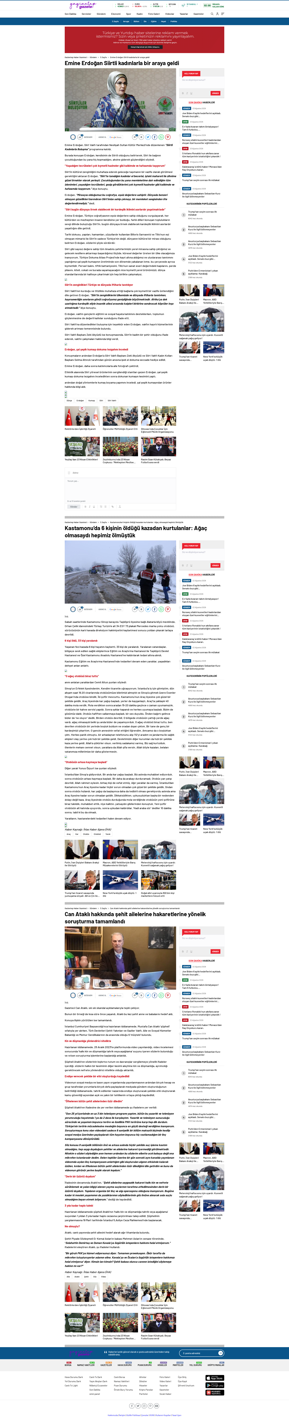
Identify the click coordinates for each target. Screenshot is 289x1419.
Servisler (86, 13)
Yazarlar (184, 13)
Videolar (169, 13)
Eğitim (154, 21)
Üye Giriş (182, 1377)
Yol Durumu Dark (73, 1381)
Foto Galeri (154, 13)
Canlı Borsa (119, 1377)
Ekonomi (116, 13)
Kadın (140, 13)
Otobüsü (97, 834)
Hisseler (162, 1364)
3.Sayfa (115, 21)
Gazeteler (199, 13)
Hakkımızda (113, 1415)
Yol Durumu (195, 1364)
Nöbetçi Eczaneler (98, 1385)
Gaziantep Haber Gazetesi (76, 57)
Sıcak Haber (165, 1394)
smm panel (94, 1394)
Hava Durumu (125, 1364)
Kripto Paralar (216, 1364)
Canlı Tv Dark (95, 1377)
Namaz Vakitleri (86, 1364)
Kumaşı (92, 400)
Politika (174, 21)
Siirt (101, 400)
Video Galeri (165, 1381)
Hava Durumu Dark (74, 1377)
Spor (128, 13)
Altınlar (142, 1377)
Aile (68, 1276)
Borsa (68, 1364)
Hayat (163, 21)
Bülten (136, 21)
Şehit (86, 1276)
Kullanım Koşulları (163, 1415)
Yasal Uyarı (176, 1415)
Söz (94, 1276)
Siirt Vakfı (112, 400)
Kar (76, 834)
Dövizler (143, 1381)
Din (145, 21)
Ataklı (77, 1276)
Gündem (101, 13)
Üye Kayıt (182, 1381)
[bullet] (105, 506)
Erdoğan (80, 400)
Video (103, 1276)
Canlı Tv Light (71, 1385)
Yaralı (108, 834)
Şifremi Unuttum (186, 1385)
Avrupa (126, 21)
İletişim (122, 1415)
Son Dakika (70, 13)
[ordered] (101, 506)
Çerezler (145, 1415)
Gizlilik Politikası (133, 1415)
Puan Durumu (145, 1364)
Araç (69, 834)
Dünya (69, 400)
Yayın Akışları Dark (98, 1381)
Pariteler (178, 1364)
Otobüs (86, 834)
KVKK (152, 1415)
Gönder (73, 506)
